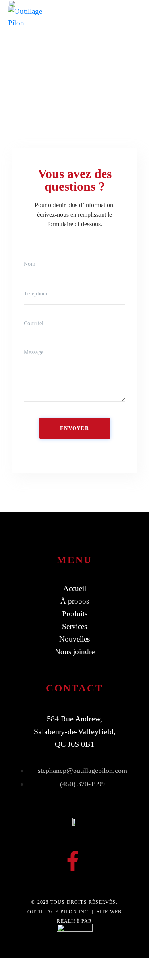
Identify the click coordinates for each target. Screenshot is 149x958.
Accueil (74, 588)
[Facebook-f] (73, 861)
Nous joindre (75, 652)
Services (74, 626)
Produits (74, 614)
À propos (74, 601)
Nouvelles (74, 639)
